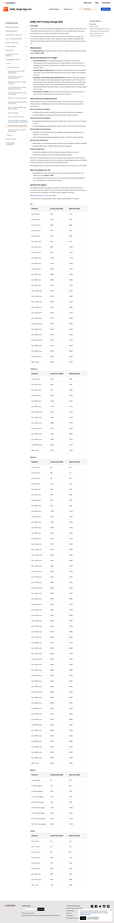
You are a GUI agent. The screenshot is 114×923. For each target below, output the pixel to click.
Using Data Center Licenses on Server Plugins (17, 130)
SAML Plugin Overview (12, 27)
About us (69, 913)
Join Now (41, 909)
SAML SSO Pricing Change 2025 (17, 126)
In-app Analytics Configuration (10, 143)
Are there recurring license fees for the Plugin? (17, 93)
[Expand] (26, 27)
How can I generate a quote (16, 117)
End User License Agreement (74, 908)
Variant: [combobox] (54, 9)
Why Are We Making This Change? (100, 29)
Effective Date (94, 26)
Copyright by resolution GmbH (75, 918)
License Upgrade (13, 113)
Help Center (87, 3)
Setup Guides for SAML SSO (14, 35)
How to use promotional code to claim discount (17, 102)
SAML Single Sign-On (20, 9)
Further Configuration (12, 42)
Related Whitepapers (12, 31)
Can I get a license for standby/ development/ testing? (17, 88)
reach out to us (42, 195)
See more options (93, 918)
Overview (93, 24)
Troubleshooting (11, 46)
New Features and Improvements (99, 31)
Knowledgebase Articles (12, 59)
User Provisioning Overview (14, 39)
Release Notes (10, 50)
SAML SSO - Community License (17, 98)
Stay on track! (26, 906)
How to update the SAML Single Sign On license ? (17, 108)
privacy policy (86, 914)
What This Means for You (97, 33)
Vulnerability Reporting (73, 906)
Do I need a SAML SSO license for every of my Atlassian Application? (18, 121)
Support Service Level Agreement (12, 55)
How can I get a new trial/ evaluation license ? (15, 77)
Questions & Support (96, 36)
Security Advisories (11, 139)
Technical (9, 135)
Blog (96, 3)
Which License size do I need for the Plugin (17, 82)
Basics (8, 63)
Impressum (69, 915)
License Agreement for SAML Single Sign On (16, 72)
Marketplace (106, 3)
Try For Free (105, 9)
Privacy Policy (70, 911)
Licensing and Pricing (13, 67)
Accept (83, 918)
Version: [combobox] (68, 9)
